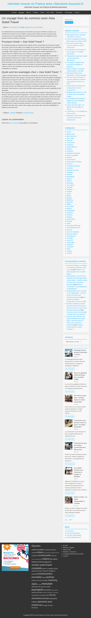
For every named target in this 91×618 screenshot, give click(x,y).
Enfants (69, 149)
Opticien (69, 208)
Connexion (70, 531)
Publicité (69, 221)
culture (45, 558)
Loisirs (69, 193)
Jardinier (50, 577)
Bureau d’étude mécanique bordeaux (51, 552)
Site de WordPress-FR (74, 537)
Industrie (69, 174)
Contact (76, 12)
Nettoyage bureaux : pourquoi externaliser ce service (80, 352)
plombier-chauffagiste (47, 592)
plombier (40, 592)
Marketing (70, 200)
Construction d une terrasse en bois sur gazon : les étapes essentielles (76, 52)
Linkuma (34, 580)
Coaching (70, 144)
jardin (43, 577)
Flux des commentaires (74, 535)
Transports (70, 247)
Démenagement (45, 562)
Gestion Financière (43, 571)
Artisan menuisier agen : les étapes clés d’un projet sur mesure (75, 107)
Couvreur (54, 555)
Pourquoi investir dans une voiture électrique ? (75, 327)
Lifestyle (69, 191)
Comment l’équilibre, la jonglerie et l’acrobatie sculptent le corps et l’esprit (77, 267)
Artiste (40, 552)
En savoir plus (70, 369)
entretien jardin (38, 565)
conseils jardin (44, 555)
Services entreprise (73, 232)
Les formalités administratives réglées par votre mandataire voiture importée (76, 101)
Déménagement (72, 147)
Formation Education (73, 166)
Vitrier (68, 249)
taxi (40, 605)
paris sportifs (46, 586)
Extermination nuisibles (74, 161)
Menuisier (70, 202)
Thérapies (70, 244)
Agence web (71, 134)
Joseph (27, 27)
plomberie (34, 592)
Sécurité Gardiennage (74, 225)
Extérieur (69, 157)
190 (70, 520)
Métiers (69, 204)
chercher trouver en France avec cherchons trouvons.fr (45, 3)
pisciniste (47, 590)
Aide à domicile (71, 136)
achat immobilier (38, 550)
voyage (45, 605)
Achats (69, 132)
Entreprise (59, 12)
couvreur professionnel (37, 559)
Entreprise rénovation (73, 153)
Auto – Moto (50, 12)
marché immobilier (42, 580)
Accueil (14, 12)
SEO (47, 595)
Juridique (70, 187)
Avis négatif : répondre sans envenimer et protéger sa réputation (75, 64)
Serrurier (69, 230)
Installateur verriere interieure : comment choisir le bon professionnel (76, 118)
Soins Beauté (71, 236)
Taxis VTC (70, 240)
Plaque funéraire (54, 590)
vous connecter (14, 123)
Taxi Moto (70, 238)
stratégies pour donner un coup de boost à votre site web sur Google (76, 94)
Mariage (69, 198)
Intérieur (69, 178)
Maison (28, 12)
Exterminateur (71, 159)
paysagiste (37, 589)
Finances (70, 164)
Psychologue (55, 592)
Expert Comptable (72, 155)
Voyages (21, 12)
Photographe (71, 210)
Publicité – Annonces (69, 552)
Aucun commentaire (36, 27)
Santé (42, 12)
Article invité (67, 549)
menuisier (47, 583)
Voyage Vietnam (28, 112)
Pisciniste (70, 213)
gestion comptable (47, 568)
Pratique (35, 12)
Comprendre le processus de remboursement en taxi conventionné (76, 88)
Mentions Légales (68, 547)
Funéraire (70, 168)
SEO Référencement (73, 227)
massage (39, 584)
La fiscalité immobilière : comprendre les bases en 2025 (76, 299)
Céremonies (70, 142)
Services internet (72, 234)
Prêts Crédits (71, 219)
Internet (69, 181)
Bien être (69, 140)
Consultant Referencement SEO (73, 554)
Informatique (70, 176)
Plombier (69, 215)
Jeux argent (70, 185)
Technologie (68, 12)
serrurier (45, 598)
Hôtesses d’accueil (73, 170)
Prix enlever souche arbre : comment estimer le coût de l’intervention (75, 45)
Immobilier (70, 172)
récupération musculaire (39, 595)
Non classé (70, 206)
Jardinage (70, 183)
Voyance (69, 253)
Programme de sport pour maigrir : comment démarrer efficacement (77, 58)
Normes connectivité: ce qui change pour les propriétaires (77, 287)
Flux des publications (73, 533)
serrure (52, 595)
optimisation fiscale (37, 586)
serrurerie (36, 598)
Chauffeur (34, 555)
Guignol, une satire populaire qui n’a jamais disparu (76, 272)
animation (47, 549)
